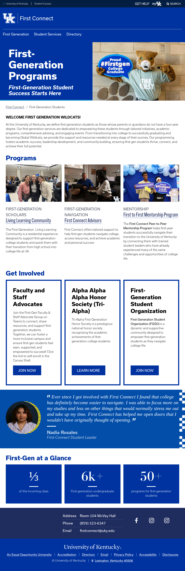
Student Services (47, 34)
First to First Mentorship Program (150, 215)
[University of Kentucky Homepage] (92, 547)
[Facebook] (136, 521)
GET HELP (142, 3)
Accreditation (66, 554)
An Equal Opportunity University (29, 554)
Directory (73, 34)
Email (104, 554)
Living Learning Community (28, 221)
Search (175, 3)
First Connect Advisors (83, 221)
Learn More (88, 370)
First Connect (15, 107)
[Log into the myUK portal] (157, 4)
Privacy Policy (124, 554)
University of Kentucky (17, 4)
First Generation (16, 34)
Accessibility (148, 554)
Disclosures (170, 554)
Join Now (27, 370)
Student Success (42, 4)
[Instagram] (152, 521)
